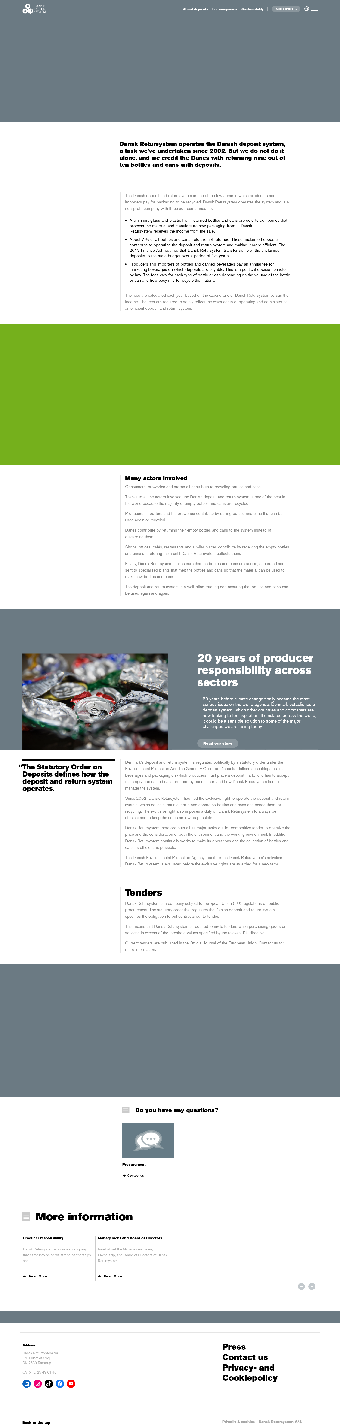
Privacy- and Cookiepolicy (250, 1373)
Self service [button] (284, 8)
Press (234, 1347)
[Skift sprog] (306, 8)
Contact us (135, 1175)
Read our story (217, 743)
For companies (224, 9)
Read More (38, 1276)
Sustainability (252, 9)
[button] (301, 1286)
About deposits (195, 9)
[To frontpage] (34, 9)
